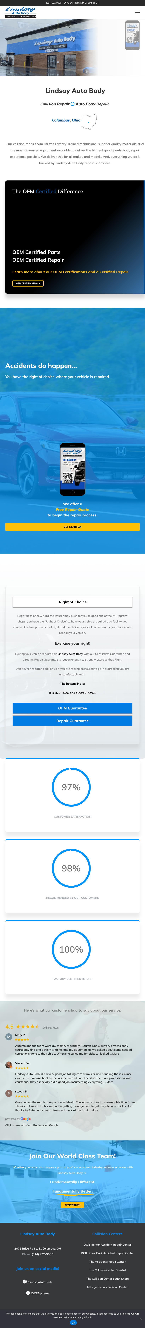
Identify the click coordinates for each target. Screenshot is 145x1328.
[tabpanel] (72, 656)
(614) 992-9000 (42, 1254)
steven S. (21, 1091)
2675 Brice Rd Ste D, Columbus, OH (37, 1248)
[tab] (72, 602)
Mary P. (20, 1035)
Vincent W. (22, 1063)
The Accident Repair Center (107, 1261)
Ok (73, 1322)
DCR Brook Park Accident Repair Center (107, 1253)
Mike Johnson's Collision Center (107, 1287)
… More (114, 1053)
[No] (140, 1318)
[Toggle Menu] (137, 12)
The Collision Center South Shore (107, 1278)
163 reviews (50, 1027)
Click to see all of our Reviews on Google (32, 1125)
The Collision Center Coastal (107, 1270)
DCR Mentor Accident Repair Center (107, 1244)
